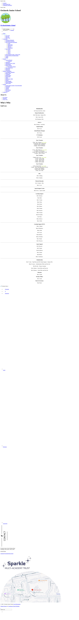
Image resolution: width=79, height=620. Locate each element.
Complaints (7, 74)
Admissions (7, 62)
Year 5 (9, 52)
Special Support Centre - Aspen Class (12, 54)
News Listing (8, 90)
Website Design (3, 606)
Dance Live (10, 44)
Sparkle (4, 84)
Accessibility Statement (10, 72)
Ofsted (6, 77)
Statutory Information (7, 71)
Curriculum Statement (9, 40)
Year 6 (9, 53)
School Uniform (8, 65)
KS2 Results (7, 76)
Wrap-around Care (6, 4)
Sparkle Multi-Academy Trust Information (13, 85)
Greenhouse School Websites (13, 606)
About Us (5, 34)
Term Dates (7, 70)
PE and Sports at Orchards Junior (11, 55)
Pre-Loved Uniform (12, 66)
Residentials (10, 47)
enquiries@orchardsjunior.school (6, 553)
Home (4, 33)
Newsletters (7, 86)
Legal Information (16, 604)
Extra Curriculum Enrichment (11, 42)
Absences (10, 61)
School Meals (8, 64)
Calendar (4, 3)
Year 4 (9, 51)
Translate (12, 30)
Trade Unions (8, 83)
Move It (9, 46)
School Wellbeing (8, 82)
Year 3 (9, 50)
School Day (7, 68)
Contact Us (5, 92)
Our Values (7, 35)
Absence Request (8, 60)
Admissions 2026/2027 (7, 5)
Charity (6, 56)
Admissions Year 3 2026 (10, 63)
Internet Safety (8, 75)
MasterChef (10, 45)
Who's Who (7, 37)
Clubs (9, 43)
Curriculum (5, 39)
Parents (4, 58)
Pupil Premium (8, 81)
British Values (8, 73)
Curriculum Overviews (9, 41)
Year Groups (7, 49)
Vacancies (7, 91)
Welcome (7, 36)
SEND (6, 57)
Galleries (7, 88)
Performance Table (9, 78)
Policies (6, 80)
